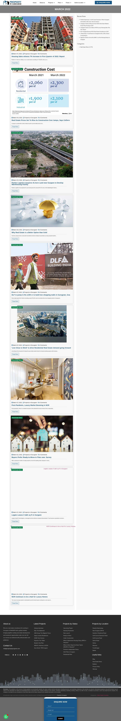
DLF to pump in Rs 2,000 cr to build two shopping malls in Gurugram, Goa (41, 295)
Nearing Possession (68, 630)
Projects (50, 2)
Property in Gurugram (30, 54)
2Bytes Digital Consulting (102, 695)
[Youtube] (27, 655)
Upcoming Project (68, 628)
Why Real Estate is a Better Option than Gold (29, 232)
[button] (60, 698)
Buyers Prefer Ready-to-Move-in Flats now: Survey (31, 457)
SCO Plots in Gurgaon (69, 652)
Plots (59, 2)
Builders (95, 664)
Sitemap (95, 669)
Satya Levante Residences (41, 635)
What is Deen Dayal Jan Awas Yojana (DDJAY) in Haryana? (73, 646)
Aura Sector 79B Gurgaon (41, 648)
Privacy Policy (96, 666)
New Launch (66, 633)
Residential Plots (67, 654)
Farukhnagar (96, 648)
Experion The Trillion (39, 640)
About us (42, 2)
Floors (67, 2)
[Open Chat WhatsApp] (6, 716)
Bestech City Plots (39, 643)
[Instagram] (18, 655)
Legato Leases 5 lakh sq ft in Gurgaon (26, 515)
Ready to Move (67, 635)
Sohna (94, 643)
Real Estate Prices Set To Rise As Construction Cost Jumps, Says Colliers (41, 120)
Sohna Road (96, 640)
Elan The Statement (39, 630)
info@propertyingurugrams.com (11, 648)
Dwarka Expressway (98, 628)
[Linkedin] (22, 655)
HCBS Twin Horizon (39, 638)
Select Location (78, 2)
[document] (60, 709)
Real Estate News (17, 18)
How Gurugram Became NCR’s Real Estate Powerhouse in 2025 (94, 31)
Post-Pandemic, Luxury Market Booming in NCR (30, 405)
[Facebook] (13, 655)
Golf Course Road (97, 638)
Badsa (94, 650)
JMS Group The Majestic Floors (42, 633)
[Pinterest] (20, 655)
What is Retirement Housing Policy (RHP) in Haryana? (74, 641)
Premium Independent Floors (71, 649)
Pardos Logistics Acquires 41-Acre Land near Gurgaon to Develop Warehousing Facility (37, 183)
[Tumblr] (25, 655)
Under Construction (68, 638)
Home (34, 2)
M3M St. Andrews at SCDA (41, 645)
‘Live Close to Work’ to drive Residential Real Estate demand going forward (41, 348)
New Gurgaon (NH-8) (98, 630)
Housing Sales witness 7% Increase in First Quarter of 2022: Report (38, 56)
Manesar (95, 645)
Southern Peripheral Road (99, 633)
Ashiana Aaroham (38, 628)
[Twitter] (15, 655)
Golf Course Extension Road (100, 635)
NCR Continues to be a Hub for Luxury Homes (30, 597)
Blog (94, 659)
